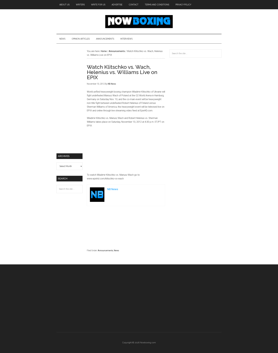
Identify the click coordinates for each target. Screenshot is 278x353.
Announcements (105, 250)
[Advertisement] (126, 151)
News (116, 250)
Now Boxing (139, 21)
